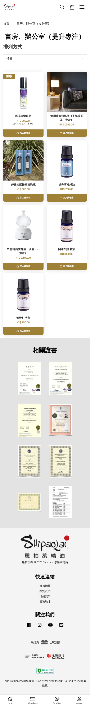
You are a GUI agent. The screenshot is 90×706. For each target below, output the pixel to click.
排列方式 (12, 47)
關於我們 (45, 591)
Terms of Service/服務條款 (19, 681)
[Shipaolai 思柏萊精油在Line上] (61, 627)
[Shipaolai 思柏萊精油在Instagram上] (39, 627)
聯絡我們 (45, 596)
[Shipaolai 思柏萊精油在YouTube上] (50, 627)
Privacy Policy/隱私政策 (49, 681)
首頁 (6, 24)
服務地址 (45, 601)
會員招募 (45, 586)
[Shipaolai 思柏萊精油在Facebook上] (29, 627)
